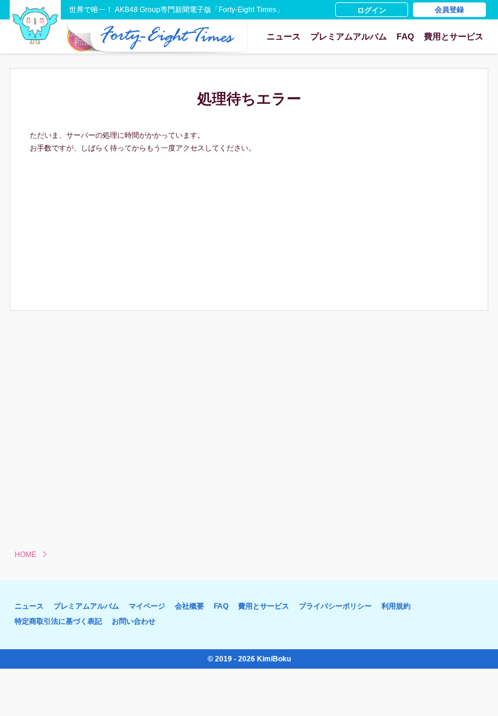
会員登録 (449, 9)
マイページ (147, 606)
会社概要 (189, 606)
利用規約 (396, 606)
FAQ (405, 36)
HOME (25, 554)
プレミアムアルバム (348, 36)
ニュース (284, 36)
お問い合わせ (133, 621)
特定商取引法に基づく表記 (58, 621)
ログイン (371, 10)
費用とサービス (453, 36)
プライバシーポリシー (335, 606)
